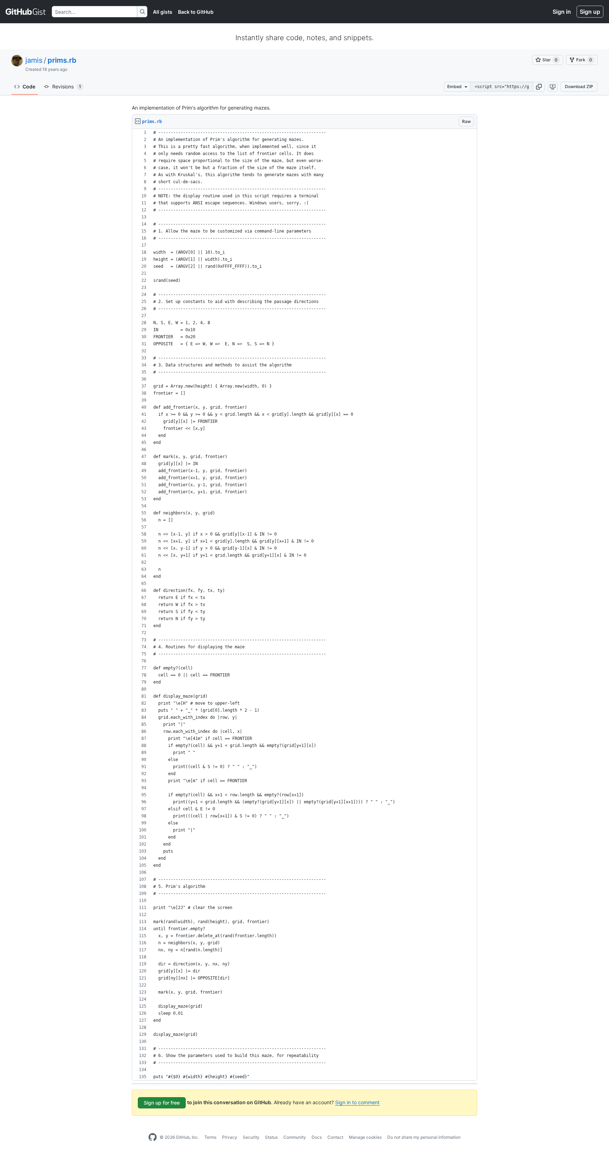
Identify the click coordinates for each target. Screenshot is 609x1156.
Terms (210, 1137)
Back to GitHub (196, 12)
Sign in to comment (357, 1102)
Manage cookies (365, 1137)
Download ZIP (579, 86)
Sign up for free (162, 1103)
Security (251, 1137)
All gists (162, 12)
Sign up (590, 11)
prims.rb (62, 60)
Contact (335, 1137)
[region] (304, 605)
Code (29, 86)
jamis (33, 60)
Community (294, 1137)
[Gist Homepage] (26, 11)
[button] (539, 87)
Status (271, 1137)
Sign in (562, 11)
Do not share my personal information (424, 1137)
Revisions (66, 86)
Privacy (229, 1137)
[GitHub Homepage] (152, 1137)
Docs (317, 1137)
